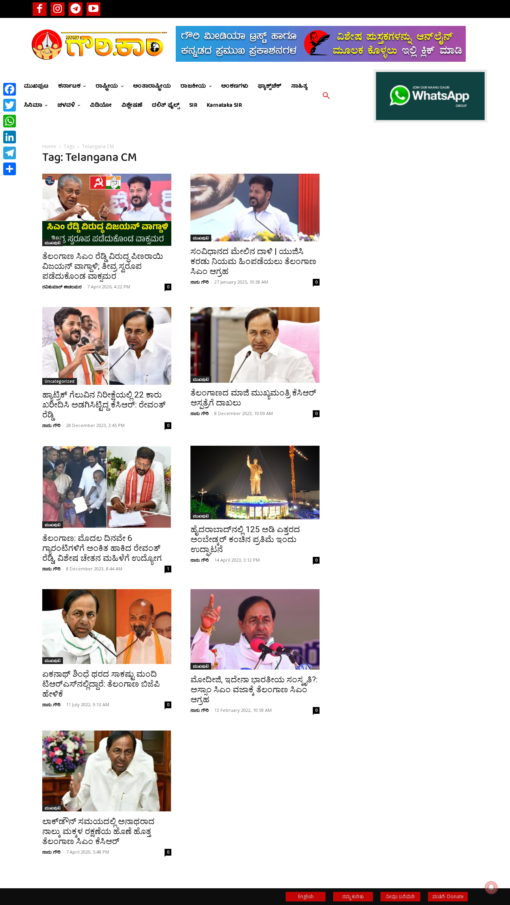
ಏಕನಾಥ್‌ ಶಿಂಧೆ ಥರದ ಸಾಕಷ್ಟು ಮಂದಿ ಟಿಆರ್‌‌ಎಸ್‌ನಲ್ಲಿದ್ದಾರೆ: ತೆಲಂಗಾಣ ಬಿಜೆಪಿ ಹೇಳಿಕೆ (101, 684)
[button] (326, 96)
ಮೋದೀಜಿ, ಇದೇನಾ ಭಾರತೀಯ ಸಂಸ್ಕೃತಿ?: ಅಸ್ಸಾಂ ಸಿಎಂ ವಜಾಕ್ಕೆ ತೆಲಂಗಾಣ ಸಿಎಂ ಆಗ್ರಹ (254, 689)
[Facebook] (40, 9)
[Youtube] (93, 9)
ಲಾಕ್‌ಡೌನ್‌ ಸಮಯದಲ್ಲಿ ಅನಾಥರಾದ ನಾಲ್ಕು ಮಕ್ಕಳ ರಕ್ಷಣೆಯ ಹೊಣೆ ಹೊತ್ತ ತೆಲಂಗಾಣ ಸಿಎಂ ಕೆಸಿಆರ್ (98, 831)
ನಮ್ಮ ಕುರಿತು (353, 896)
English (306, 896)
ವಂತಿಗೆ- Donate (448, 896)
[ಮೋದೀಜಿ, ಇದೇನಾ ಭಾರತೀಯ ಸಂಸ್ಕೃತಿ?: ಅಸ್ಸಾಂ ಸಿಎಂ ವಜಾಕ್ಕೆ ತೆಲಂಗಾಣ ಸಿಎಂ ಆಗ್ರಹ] (255, 629)
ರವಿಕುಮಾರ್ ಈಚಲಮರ (62, 287)
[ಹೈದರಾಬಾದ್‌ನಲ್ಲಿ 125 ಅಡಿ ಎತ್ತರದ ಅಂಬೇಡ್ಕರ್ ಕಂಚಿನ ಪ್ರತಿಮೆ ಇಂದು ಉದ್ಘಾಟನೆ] (255, 482)
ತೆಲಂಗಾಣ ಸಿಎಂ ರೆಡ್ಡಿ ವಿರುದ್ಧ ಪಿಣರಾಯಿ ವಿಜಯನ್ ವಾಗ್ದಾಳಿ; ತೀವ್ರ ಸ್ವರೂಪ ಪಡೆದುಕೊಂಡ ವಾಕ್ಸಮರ (102, 266)
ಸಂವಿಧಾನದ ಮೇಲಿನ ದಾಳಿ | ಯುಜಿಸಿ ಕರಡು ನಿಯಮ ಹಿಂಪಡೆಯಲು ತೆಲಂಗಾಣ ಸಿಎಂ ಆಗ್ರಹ (253, 261)
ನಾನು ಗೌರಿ (199, 282)
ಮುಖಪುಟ (53, 242)
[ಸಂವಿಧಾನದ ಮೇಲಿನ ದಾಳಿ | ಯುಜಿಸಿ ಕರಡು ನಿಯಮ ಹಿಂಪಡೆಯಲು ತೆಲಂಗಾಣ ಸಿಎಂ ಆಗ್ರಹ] (255, 207)
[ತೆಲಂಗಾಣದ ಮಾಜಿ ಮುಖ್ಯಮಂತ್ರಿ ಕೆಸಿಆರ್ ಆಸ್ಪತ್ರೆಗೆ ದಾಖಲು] (255, 344)
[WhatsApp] (10, 121)
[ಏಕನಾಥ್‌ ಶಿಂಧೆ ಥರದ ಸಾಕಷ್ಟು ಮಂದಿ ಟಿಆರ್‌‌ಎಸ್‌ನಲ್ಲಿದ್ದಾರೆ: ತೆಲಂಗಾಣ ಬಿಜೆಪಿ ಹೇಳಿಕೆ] (106, 626)
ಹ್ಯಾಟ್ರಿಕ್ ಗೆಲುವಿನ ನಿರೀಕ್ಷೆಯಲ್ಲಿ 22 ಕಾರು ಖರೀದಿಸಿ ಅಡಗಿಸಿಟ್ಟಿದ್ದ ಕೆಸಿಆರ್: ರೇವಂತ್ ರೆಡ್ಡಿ (104, 404)
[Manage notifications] (491, 887)
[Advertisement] (403, 311)
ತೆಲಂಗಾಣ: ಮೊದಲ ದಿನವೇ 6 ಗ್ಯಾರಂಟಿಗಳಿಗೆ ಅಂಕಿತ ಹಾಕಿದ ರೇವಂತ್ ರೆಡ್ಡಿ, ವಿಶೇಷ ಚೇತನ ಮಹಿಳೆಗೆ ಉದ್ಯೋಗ (102, 548)
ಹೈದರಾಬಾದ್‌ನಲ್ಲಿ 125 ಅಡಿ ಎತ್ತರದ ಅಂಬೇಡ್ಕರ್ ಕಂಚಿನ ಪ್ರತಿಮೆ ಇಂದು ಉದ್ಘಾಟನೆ (245, 539)
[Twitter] (10, 105)
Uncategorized (60, 381)
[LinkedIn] (10, 137)
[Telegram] (75, 9)
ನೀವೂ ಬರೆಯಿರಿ (400, 896)
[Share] (10, 169)
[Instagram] (58, 9)
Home (49, 146)
